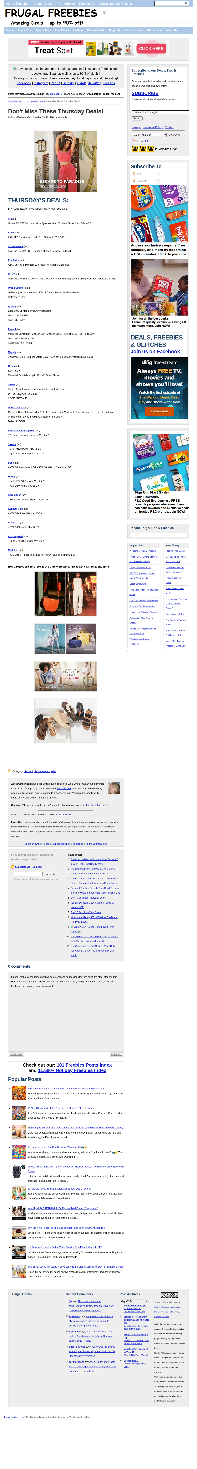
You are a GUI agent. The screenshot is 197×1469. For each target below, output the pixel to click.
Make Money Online (175, 614)
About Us (171, 30)
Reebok (12, 329)
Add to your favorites (96, 844)
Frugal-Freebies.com (14, 1417)
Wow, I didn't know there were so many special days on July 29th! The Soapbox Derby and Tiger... (92, 1367)
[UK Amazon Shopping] (150, 150)
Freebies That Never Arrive (142, 606)
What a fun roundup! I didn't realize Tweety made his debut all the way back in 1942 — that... (91, 1336)
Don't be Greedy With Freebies (143, 600)
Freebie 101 (87, 4)
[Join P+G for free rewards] (162, 513)
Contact (169, 127)
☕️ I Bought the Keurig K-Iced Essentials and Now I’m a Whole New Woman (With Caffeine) (75, 1127)
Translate (144, 141)
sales (42, 101)
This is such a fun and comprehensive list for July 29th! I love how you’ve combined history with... (91, 1306)
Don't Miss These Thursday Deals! (55, 111)
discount (18, 101)
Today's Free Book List (140, 567)
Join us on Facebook (155, 351)
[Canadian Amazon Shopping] (142, 150)
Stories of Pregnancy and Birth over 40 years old (136, 1320)
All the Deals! (43, 4)
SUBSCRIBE (145, 93)
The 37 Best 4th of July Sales (86, 912)
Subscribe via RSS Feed (28, 867)
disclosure (56, 94)
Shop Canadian (134, 30)
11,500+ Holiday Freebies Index (72, 1070)
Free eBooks (66, 4)
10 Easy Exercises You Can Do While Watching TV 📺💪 (57, 1147)
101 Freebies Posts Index (84, 1065)
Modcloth (13, 550)
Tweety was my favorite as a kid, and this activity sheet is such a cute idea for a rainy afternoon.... (92, 1351)
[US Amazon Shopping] (135, 150)
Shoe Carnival (15, 246)
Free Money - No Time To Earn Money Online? (176, 603)
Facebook (24, 83)
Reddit (55, 83)
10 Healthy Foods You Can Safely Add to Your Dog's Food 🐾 (59, 1188)
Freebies (78, 30)
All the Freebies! (17, 4)
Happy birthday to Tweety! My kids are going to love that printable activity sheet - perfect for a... (91, 1321)
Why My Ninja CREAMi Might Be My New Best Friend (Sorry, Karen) (63, 1208)
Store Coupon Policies (116, 4)
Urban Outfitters (17, 288)
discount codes (31, 101)
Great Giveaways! (138, 584)
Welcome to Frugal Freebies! (142, 551)
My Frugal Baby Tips (135, 1305)
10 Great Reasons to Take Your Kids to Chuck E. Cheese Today (61, 1108)
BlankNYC (13, 522)
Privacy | (136, 127)
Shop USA (114, 30)
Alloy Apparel (15, 536)
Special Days (43, 30)
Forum (10, 30)
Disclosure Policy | (153, 127)
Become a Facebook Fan (57, 844)
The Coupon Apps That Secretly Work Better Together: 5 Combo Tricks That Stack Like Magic (93, 951)
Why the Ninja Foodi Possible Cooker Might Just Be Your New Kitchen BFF (66, 1228)
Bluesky (68, 83)
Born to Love (64, 788)
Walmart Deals (95, 30)
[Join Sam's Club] (159, 328)
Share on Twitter (33, 844)
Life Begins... (131, 1360)
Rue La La (13, 260)
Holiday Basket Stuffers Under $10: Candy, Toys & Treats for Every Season (66, 1088)
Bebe (11, 232)
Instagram (41, 83)
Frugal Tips (25, 30)
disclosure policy (65, 814)
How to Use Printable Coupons (143, 612)
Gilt (10, 219)
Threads (109, 83)
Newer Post (16, 1054)
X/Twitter (94, 83)
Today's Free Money (175, 551)
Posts (138, 173)
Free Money (62, 30)
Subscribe (78, 844)
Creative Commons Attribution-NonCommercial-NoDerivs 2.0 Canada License (167, 1312)
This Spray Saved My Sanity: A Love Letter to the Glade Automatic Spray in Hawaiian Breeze (76, 1266)
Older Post (116, 1054)
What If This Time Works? (136, 1355)
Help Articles (154, 30)
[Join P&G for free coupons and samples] (159, 256)
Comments (141, 181)
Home (11, 101)
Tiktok (81, 83)
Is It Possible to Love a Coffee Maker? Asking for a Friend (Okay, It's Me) (65, 1247)
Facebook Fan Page (96, 805)
